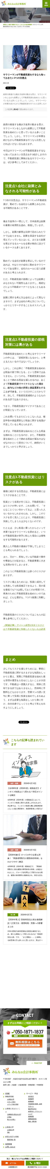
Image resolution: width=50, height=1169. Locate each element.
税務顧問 (31, 1099)
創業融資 (31, 1101)
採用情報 (8, 1144)
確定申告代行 (32, 1109)
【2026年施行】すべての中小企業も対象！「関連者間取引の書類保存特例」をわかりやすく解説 (25, 858)
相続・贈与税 (32, 1121)
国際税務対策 (32, 1119)
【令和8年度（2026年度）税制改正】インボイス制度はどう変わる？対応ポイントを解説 (25, 791)
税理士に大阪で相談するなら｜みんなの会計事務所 (17, 24)
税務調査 (31, 1116)
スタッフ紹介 (11, 1102)
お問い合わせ (10, 1147)
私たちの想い (11, 1119)
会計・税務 (14, 783)
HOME (7, 1094)
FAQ (8, 1132)
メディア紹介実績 (12, 1104)
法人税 (13, 915)
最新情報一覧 (11, 1139)
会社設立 (31, 1096)
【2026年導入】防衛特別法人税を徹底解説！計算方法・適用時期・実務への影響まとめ (25, 923)
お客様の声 (10, 1099)
